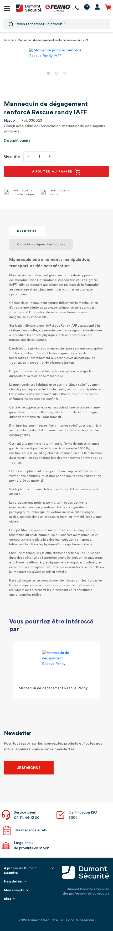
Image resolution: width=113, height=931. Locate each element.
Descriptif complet (18, 140)
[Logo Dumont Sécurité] (29, 8)
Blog (7, 898)
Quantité (12, 156)
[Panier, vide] (108, 8)
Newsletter (13, 881)
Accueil (9, 40)
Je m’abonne (28, 767)
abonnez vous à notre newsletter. (45, 749)
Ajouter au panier (53, 171)
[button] (48, 73)
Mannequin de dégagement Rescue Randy (53, 688)
